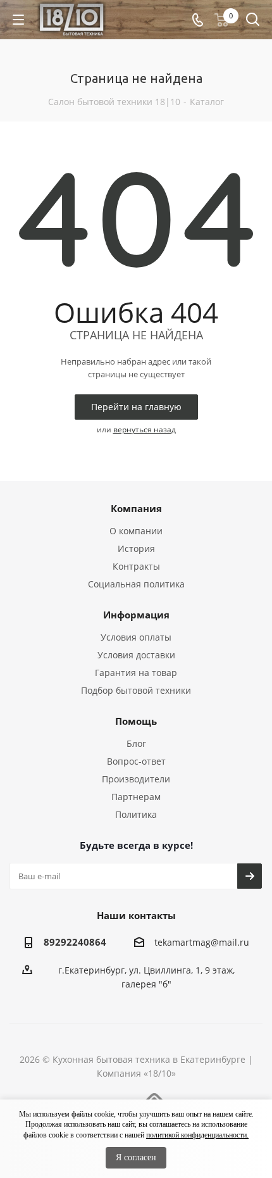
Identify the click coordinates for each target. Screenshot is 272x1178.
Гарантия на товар (136, 673)
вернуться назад (144, 429)
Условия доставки (136, 655)
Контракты (136, 566)
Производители (136, 779)
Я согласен (136, 1157)
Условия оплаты (136, 637)
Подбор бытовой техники (136, 690)
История (136, 548)
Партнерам (136, 797)
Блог (136, 743)
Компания (136, 508)
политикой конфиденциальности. (197, 1135)
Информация (136, 614)
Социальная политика (136, 584)
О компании (136, 531)
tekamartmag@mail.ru (201, 942)
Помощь (136, 721)
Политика (136, 814)
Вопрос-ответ (136, 761)
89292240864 (75, 942)
